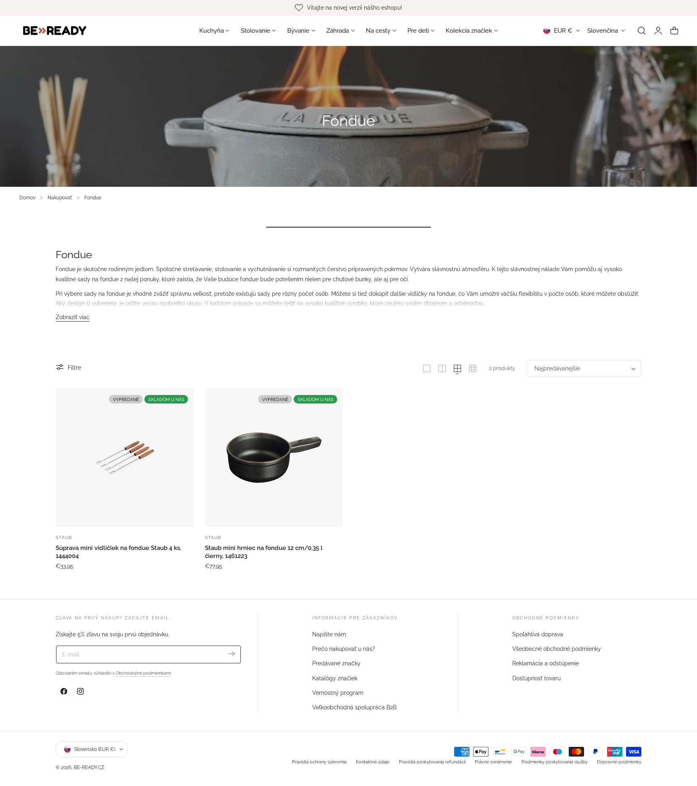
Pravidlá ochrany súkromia (319, 762)
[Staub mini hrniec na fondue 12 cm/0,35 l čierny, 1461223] (274, 458)
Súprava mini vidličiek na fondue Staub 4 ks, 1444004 (118, 552)
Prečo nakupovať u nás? (343, 649)
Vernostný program (337, 693)
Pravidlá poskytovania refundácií (432, 762)
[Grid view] (427, 368)
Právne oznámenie (493, 762)
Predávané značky (336, 664)
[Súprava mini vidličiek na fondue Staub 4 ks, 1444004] (125, 458)
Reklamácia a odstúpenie (545, 664)
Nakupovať (60, 197)
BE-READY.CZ (89, 767)
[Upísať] (231, 654)
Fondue (92, 197)
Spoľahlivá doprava (537, 634)
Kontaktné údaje (372, 762)
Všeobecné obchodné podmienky (556, 649)
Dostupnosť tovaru (536, 678)
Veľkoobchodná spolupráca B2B (354, 707)
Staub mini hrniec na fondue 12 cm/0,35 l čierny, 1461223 (264, 552)
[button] (641, 30)
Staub (64, 537)
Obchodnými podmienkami (143, 673)
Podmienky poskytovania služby (555, 762)
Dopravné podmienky (619, 762)
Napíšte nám (329, 634)
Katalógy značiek (334, 678)
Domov (27, 197)
